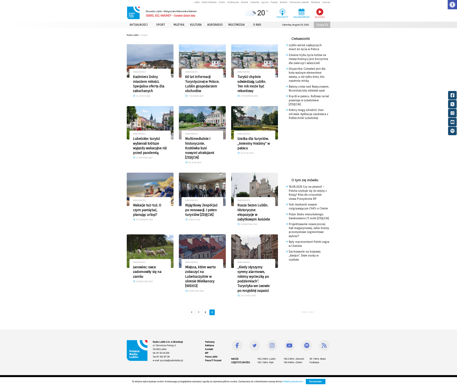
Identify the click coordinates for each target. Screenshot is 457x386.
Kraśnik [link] (244, 2)
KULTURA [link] (196, 24)
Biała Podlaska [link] (209, 2)
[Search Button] (326, 25)
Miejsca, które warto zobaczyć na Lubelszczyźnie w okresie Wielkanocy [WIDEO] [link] (200, 276)
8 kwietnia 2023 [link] (196, 291)
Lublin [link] (197, 2)
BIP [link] (206, 353)
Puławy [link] (274, 2)
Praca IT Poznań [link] (213, 360)
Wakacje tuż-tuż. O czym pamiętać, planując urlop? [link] (147, 210)
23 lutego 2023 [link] (248, 295)
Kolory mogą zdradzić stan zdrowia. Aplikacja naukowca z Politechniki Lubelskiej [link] (308, 114)
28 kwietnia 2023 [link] (144, 281)
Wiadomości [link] (139, 72)
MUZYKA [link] (179, 24)
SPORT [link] (160, 24)
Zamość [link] (326, 2)
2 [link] (205, 312)
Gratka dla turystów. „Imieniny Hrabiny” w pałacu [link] (253, 143)
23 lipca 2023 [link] (246, 153)
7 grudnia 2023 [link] (195, 96)
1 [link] (198, 312)
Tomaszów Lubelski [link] (299, 2)
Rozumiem (315, 381)
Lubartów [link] (254, 2)
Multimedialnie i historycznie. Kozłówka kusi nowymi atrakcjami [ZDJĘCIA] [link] (199, 148)
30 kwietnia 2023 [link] (248, 224)
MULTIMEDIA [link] (236, 24)
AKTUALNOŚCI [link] (139, 24)
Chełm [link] (222, 2)
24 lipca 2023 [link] (194, 162)
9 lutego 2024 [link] (142, 96)
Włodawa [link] (315, 2)
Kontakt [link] (209, 349)
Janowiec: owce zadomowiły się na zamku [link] (147, 272)
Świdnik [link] (283, 2)
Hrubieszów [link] (233, 2)
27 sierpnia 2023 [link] (143, 158)
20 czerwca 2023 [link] (144, 220)
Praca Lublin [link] (211, 356)
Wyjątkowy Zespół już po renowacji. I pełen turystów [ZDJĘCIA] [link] (201, 210)
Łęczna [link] (264, 2)
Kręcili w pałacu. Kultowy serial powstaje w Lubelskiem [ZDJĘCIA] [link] (309, 100)
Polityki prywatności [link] (292, 381)
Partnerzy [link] (210, 342)
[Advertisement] (311, 148)
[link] (452, 4)
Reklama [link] (209, 345)
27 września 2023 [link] (249, 96)
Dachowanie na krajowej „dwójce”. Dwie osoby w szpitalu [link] (304, 255)
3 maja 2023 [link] (194, 220)
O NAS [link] (257, 24)
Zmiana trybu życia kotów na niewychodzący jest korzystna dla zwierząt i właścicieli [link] (308, 59)
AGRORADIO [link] (215, 24)
